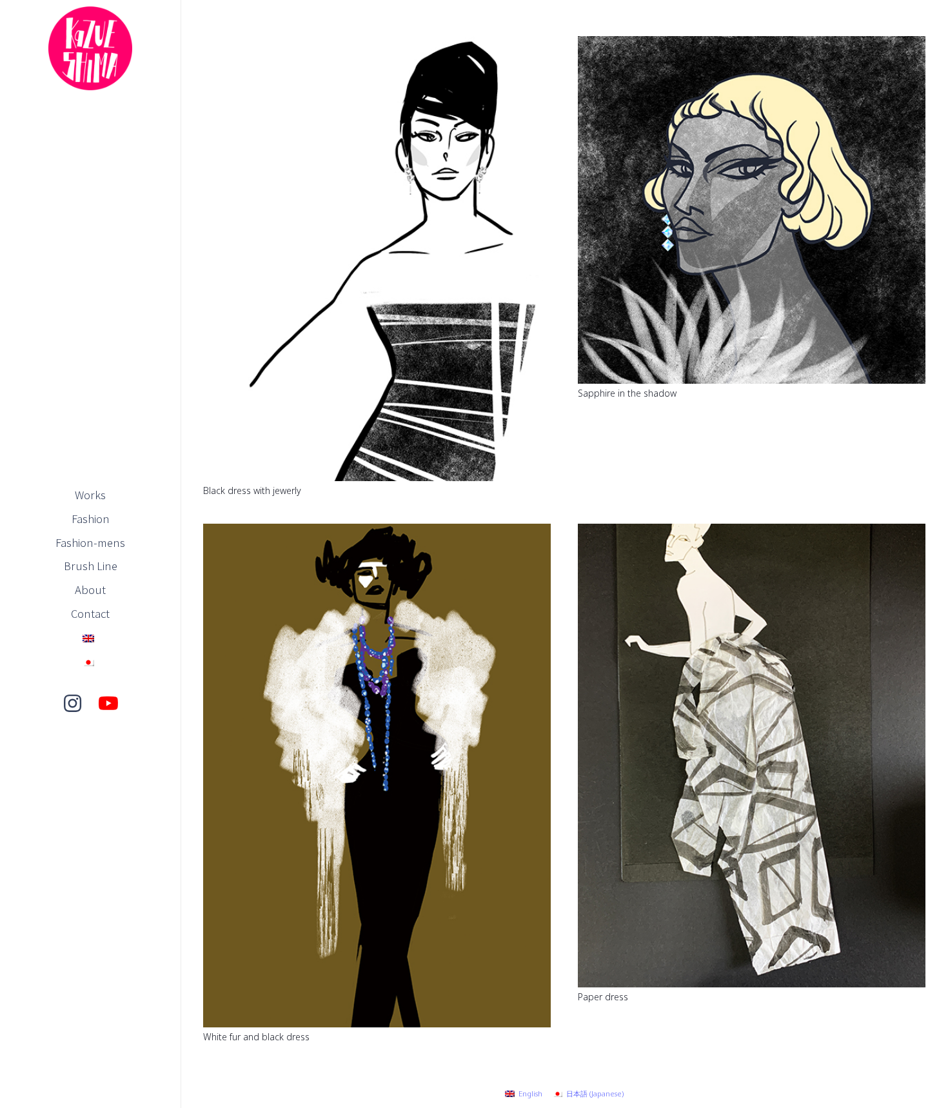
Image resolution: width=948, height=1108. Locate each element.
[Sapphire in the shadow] (751, 45)
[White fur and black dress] (377, 532)
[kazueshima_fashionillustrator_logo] (90, 48)
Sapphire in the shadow (627, 393)
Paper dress (603, 997)
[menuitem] (523, 1093)
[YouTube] (108, 704)
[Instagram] (72, 704)
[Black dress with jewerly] (377, 45)
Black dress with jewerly (252, 490)
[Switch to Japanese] (90, 661)
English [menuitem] (530, 1093)
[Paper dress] (751, 532)
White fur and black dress (256, 1037)
